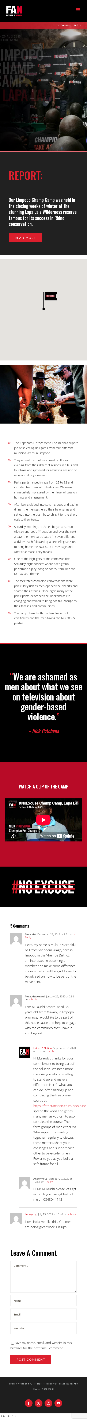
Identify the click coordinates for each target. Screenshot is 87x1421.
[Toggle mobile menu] (78, 9)
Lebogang (31, 1214)
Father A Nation (42, 1048)
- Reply (33, 999)
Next (76, 25)
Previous (65, 25)
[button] (43, 301)
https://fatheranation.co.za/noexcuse (59, 1106)
